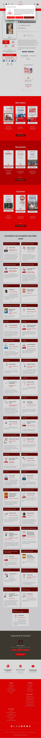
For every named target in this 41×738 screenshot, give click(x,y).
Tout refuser (19, 17)
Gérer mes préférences (29, 17)
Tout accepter (10, 17)
